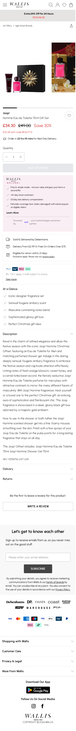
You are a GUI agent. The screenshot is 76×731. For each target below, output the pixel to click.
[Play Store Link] (37, 695)
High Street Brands (23, 26)
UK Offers (7, 26)
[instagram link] (32, 712)
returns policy (48, 254)
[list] (36, 68)
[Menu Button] (5, 5)
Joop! (6, 110)
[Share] (69, 26)
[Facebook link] (41, 712)
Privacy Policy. (41, 595)
